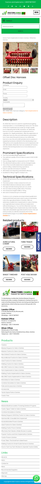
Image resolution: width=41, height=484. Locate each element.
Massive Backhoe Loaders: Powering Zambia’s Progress (18, 406)
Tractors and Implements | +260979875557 (20, 2)
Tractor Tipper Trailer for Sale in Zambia (13, 409)
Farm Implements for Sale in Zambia (18, 38)
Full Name (6, 85)
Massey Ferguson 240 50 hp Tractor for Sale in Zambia (18, 415)
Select (9, 21)
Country (5, 98)
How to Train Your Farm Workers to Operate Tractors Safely (19, 447)
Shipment (4, 473)
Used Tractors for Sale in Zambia (11, 425)
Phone (5, 94)
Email (4, 89)
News (3, 467)
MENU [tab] (36, 12)
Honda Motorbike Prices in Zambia (12, 421)
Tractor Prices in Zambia (9, 437)
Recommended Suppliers (9, 470)
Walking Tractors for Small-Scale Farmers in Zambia (17, 444)
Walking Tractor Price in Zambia (11, 428)
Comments (6, 102)
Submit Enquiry (7, 109)
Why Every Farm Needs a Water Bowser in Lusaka (16, 431)
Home (4, 38)
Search (20, 31)
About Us (4, 457)
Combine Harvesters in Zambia (11, 412)
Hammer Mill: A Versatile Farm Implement (14, 418)
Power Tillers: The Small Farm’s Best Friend (14, 440)
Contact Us (4, 463)
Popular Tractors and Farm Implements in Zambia (17, 434)
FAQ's (3, 460)
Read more (9, 249)
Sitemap (4, 476)
